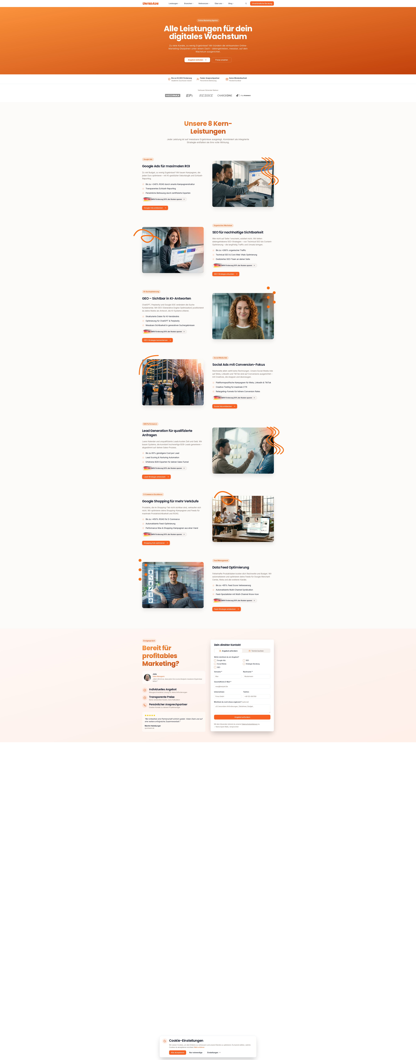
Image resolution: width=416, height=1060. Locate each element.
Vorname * (218, 672)
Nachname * (248, 672)
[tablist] (242, 650)
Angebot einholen (195, 60)
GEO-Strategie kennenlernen (156, 340)
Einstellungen (212, 1052)
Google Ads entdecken (153, 208)
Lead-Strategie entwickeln (155, 477)
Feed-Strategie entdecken (225, 609)
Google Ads (221, 660)
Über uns (218, 3)
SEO (247, 660)
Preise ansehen (221, 60)
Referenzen (203, 3)
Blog (230, 3)
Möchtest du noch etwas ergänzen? (231, 702)
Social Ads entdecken (223, 406)
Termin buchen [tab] (257, 651)
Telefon (246, 692)
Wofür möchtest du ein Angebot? (226, 657)
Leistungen (173, 3)
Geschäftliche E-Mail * (222, 682)
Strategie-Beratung (253, 664)
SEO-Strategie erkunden (224, 274)
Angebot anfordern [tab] (230, 651)
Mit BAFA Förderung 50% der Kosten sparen (165, 199)
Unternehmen (219, 692)
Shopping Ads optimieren (154, 543)
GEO (218, 667)
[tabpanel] (242, 691)
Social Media (221, 664)
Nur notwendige (195, 1052)
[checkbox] (215, 660)
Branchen (188, 3)
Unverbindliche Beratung (262, 3)
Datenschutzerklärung (249, 724)
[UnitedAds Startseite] (150, 3)
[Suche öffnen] (246, 3)
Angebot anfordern (242, 717)
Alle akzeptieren (177, 1052)
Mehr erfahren (199, 1047)
